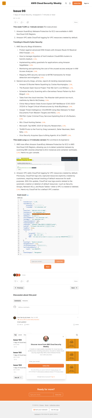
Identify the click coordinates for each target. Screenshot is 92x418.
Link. (28, 94)
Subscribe (77, 3)
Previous (20, 288)
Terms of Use (54, 370)
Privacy (42, 405)
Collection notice (55, 405)
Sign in (86, 3)
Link (32, 53)
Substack (37, 414)
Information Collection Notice (45, 371)
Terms (47, 405)
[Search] (66, 3)
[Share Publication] (70, 3)
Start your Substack (41, 410)
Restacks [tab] (25, 301)
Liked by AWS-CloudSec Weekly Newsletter (29, 319)
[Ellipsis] (77, 317)
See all (17, 377)
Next (73, 288)
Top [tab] (15, 335)
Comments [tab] (17, 301)
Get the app (54, 410)
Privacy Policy (59, 371)
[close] (63, 336)
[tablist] (21, 301)
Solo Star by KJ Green (23, 317)
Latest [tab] (20, 335)
